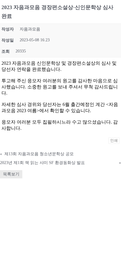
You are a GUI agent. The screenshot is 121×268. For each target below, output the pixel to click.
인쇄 (114, 140)
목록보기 (11, 174)
